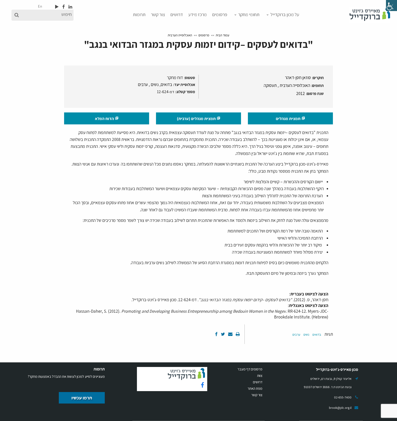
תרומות (139, 14)
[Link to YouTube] (57, 6)
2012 (300, 93)
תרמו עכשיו (81, 398)
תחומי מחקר (248, 14)
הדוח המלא (107, 118)
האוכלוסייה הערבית (180, 35)
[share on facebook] (216, 334)
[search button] (16, 15)
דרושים (176, 14)
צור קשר (158, 14)
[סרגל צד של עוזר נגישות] (391, 5)
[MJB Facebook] (63, 6)
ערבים (143, 84)
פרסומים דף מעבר (250, 369)
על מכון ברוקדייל (284, 14)
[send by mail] (230, 334)
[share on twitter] (222, 334)
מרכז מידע (197, 14)
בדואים (166, 84)
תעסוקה (270, 85)
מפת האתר (255, 388)
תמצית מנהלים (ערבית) (198, 118)
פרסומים (219, 14)
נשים (155, 84)
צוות (259, 375)
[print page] (237, 334)
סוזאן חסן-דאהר (298, 77)
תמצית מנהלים (290, 118)
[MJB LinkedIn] (70, 6)
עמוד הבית (222, 35)
